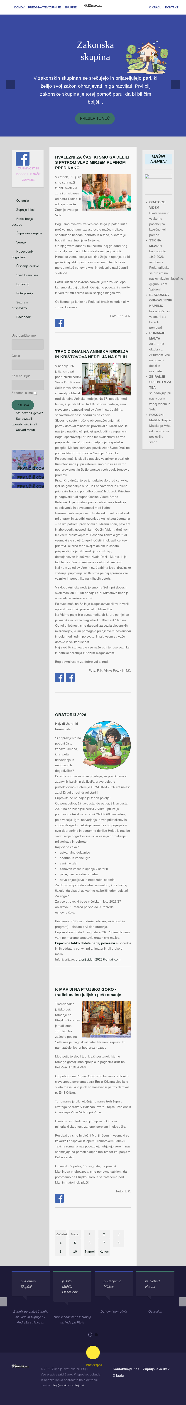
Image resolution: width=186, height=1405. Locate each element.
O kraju (155, 7)
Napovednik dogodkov (22, 254)
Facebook (23, 317)
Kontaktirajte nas (126, 1369)
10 (75, 1251)
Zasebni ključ (21, 376)
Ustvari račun (25, 430)
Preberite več (95, 118)
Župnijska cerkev (156, 1369)
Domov (19, 7)
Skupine (70, 7)
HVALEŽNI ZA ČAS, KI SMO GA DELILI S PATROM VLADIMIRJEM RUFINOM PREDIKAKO (92, 162)
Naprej (90, 1251)
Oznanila (22, 200)
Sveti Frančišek (27, 275)
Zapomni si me (22, 393)
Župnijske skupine (29, 233)
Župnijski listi (25, 209)
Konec (104, 1251)
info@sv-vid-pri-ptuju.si (67, 1385)
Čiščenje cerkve (27, 266)
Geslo (16, 355)
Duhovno (22, 284)
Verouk (21, 242)
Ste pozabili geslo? (29, 413)
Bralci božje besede (22, 221)
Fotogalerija (24, 293)
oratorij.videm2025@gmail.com (98, 959)
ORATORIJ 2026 (70, 714)
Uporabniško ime (24, 335)
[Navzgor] (93, 1352)
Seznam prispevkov (20, 305)
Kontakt (171, 7)
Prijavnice (62, 943)
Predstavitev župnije (44, 7)
